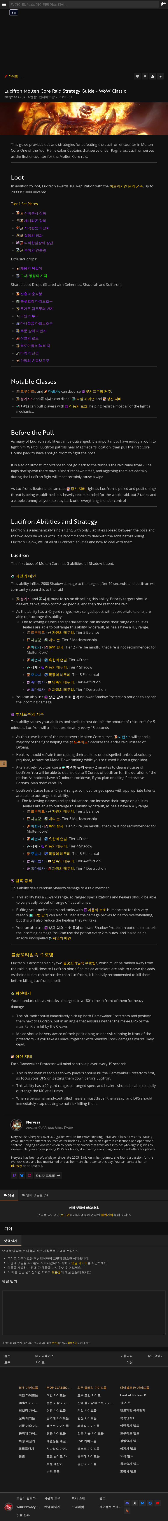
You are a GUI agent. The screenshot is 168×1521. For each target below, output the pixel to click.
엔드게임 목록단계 (132, 1410)
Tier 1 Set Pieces (24, 203)
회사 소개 (78, 1498)
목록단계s (127, 1418)
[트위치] (14, 1175)
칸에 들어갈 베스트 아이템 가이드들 (96, 1403)
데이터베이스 (44, 1356)
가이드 (13, 76)
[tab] (9, 1195)
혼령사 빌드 (128, 1471)
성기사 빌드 (128, 1448)
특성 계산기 (27, 1441)
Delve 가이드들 (30, 1403)
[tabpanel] (84, 1211)
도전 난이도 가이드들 (59, 1456)
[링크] (160, 76)
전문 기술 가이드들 (30, 1426)
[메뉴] (4, 4)
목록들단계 (26, 1448)
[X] (134, 1503)
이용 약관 (23, 1515)
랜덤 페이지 (52, 1507)
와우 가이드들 (28, 1387)
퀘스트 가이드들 (58, 1426)
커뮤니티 (127, 1356)
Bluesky (16, 1166)
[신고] (152, 76)
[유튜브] (157, 1503)
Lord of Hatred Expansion (135, 1395)
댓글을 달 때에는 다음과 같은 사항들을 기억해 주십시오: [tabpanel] (54, 1296)
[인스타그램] (29, 1175)
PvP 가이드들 (86, 1441)
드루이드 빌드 (129, 1433)
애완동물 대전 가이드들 (59, 1441)
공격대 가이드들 (30, 1433)
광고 (103, 1498)
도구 (7, 1362)
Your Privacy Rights (28, 1507)
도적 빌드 (126, 1456)
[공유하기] (163, 4)
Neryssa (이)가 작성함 (20, 97)
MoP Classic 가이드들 (59, 1387)
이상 (130, 1362)
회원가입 (107, 1215)
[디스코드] (127, 1503)
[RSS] (127, 1510)
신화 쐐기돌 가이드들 (30, 1418)
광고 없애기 (155, 1356)
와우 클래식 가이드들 (92, 1387)
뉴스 (7, 1356)
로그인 (65, 1215)
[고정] (145, 76)
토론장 (56, 1272)
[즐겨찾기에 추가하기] (137, 76)
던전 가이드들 (56, 1410)
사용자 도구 (52, 1498)
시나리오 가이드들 (59, 1448)
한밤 (22, 1456)
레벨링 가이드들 (30, 1410)
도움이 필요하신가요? (28, 1498)
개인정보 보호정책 (112, 1507)
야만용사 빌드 (129, 1425)
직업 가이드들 (28, 1395)
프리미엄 (78, 1507)
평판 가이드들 (56, 1433)
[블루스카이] (22, 1175)
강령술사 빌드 (129, 1441)
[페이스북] (150, 1503)
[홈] (8, 1510)
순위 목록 (53, 1471)
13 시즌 (125, 1402)
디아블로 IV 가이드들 (134, 1387)
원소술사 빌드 (129, 1464)
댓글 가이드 (79, 1263)
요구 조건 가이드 (89, 1395)
